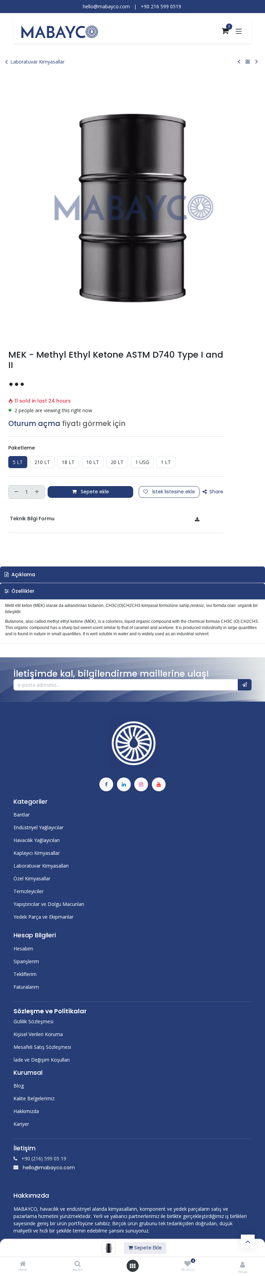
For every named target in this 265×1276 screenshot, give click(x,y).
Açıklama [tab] (22, 574)
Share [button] (215, 491)
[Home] (23, 1264)
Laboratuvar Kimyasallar (37, 61)
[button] (245, 685)
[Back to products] (248, 61)
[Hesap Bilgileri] (242, 1264)
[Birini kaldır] (15, 491)
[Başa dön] (248, 1241)
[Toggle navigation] (239, 31)
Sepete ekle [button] (94, 491)
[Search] (78, 1264)
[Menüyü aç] (132, 1266)
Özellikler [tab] (22, 591)
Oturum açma (34, 423)
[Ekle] (37, 491)
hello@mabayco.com (49, 1167)
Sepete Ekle (147, 1247)
